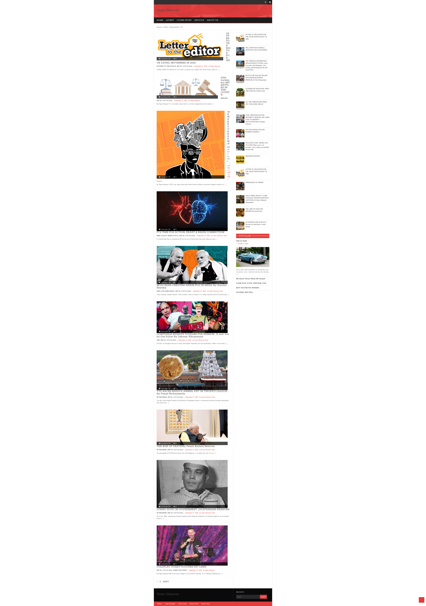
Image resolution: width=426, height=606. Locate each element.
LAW (158, 340)
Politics (159, 604)
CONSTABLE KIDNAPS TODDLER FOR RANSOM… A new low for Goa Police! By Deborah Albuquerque (193, 335)
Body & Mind (194, 604)
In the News (162, 397)
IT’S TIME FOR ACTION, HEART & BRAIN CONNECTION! (190, 232)
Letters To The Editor (166, 66)
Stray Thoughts (180, 570)
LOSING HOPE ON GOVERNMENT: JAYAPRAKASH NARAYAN (193, 509)
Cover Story (184, 20)
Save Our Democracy (166, 291)
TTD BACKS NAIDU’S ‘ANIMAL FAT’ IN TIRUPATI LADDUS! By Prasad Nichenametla (192, 392)
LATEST (170, 20)
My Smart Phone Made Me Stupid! (250, 279)
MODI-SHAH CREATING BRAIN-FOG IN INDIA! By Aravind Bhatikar (192, 286)
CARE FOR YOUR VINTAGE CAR (251, 283)
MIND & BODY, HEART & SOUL (167, 236)
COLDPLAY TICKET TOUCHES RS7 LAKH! (181, 566)
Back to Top (421, 600)
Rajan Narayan (215, 66)
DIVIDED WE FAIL (244, 292)
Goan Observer (168, 10)
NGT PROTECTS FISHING (247, 288)
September (174, 27)
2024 (166, 27)
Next (166, 581)
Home (160, 20)
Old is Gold (241, 241)
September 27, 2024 (200, 66)
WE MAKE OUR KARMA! (228, 127)
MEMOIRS (224, 98)
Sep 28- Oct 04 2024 (184, 66)
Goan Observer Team (220, 235)
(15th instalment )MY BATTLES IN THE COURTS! (225, 86)
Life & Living (182, 604)
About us (212, 20)
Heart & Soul (205, 604)
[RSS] (265, 2)
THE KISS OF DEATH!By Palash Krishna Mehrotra (186, 446)
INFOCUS (199, 20)
